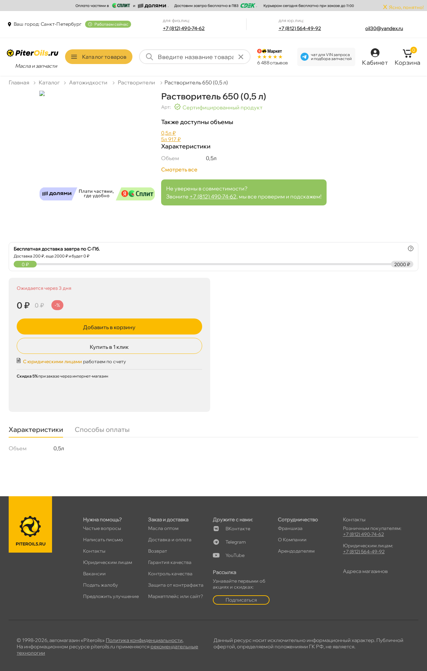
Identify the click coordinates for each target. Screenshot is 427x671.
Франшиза (290, 528)
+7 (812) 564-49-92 (300, 28)
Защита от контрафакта (175, 585)
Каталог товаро (104, 56)
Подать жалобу (100, 585)
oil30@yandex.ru (384, 28)
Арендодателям (296, 551)
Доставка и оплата (169, 540)
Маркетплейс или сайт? (175, 596)
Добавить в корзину (109, 327)
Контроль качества (170, 574)
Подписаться (241, 600)
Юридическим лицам (107, 562)
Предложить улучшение (111, 596)
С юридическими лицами (52, 362)
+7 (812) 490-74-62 (184, 28)
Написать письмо (103, 540)
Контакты (94, 551)
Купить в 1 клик (109, 347)
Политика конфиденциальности (144, 640)
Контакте (238, 529)
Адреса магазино (365, 571)
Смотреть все (179, 169)
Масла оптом (163, 528)
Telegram (236, 542)
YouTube (235, 555)
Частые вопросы (102, 528)
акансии (94, 574)
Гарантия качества (169, 562)
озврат (157, 551)
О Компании (292, 540)
